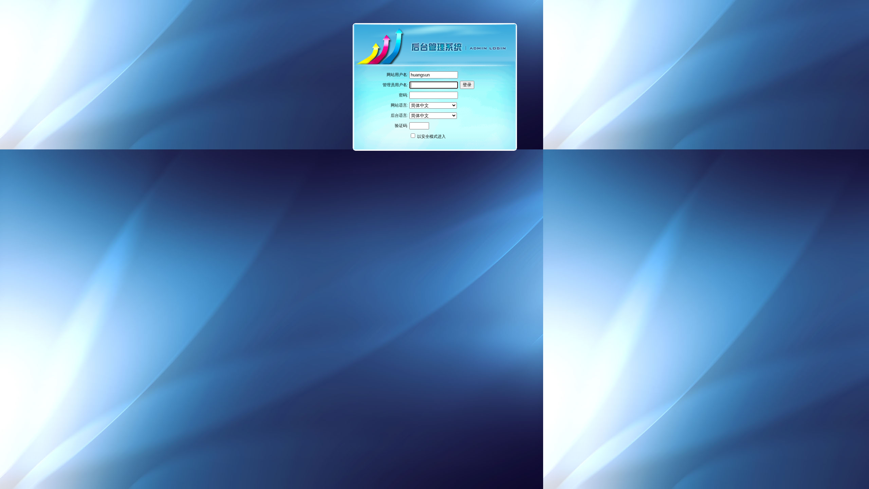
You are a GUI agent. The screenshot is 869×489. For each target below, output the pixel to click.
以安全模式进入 (431, 136)
